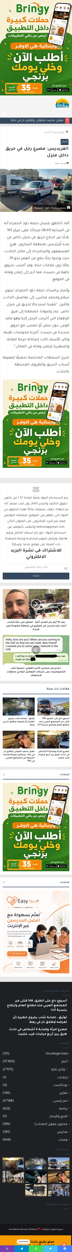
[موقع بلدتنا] (62, 103)
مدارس (62, 1132)
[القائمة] (4, 113)
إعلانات (62, 1077)
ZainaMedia (14, 1230)
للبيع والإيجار (58, 1116)
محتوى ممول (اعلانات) (50, 1124)
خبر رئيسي (60, 1101)
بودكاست (60, 1085)
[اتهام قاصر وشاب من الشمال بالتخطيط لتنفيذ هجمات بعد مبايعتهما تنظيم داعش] (36, 1190)
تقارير (63, 1093)
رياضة (63, 1109)
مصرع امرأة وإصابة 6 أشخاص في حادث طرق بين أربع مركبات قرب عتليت (53, 755)
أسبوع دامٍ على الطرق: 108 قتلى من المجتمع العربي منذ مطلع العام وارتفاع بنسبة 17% (53, 722)
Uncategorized (56, 1054)
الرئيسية (59, 132)
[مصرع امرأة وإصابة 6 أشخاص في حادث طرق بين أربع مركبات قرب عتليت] (53, 740)
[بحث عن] (67, 113)
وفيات (62, 1140)
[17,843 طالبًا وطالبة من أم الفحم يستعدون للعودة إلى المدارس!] (58, 1190)
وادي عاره (58, 1070)
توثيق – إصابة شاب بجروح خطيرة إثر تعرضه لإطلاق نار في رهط (19, 722)
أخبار (47, 132)
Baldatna (33, 1230)
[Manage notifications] (64, 1244)
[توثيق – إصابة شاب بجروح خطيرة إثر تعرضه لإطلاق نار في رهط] (19, 707)
